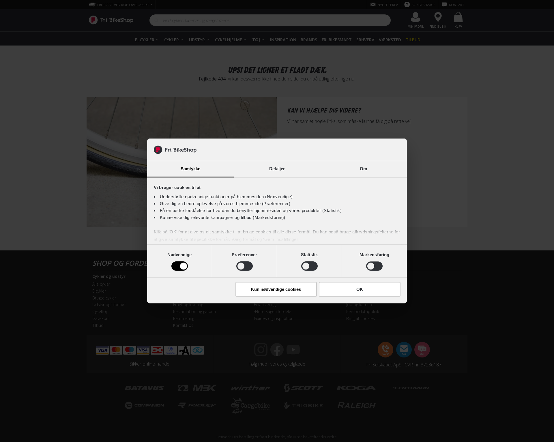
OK (359, 289)
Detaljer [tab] (277, 168)
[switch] (244, 266)
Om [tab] (363, 168)
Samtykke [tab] (191, 168)
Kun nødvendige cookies (276, 289)
